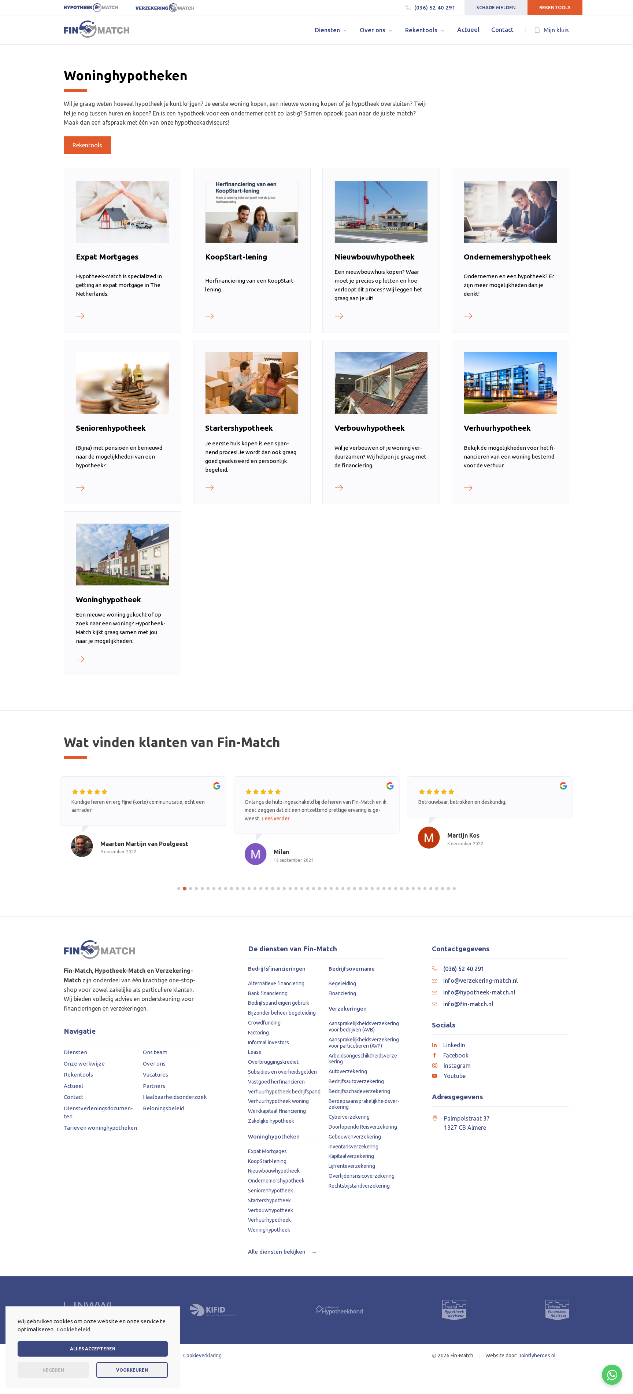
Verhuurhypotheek (269, 1220)
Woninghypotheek (269, 1230)
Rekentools (555, 7)
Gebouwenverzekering (355, 1137)
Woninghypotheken (274, 1137)
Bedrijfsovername (352, 969)
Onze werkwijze (84, 1063)
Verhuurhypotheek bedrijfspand (284, 1092)
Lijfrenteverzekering (352, 1166)
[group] (143, 823)
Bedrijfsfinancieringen (277, 969)
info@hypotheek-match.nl (479, 992)
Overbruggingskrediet (273, 1062)
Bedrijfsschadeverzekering (359, 1091)
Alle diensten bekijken (282, 1251)
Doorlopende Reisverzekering (363, 1127)
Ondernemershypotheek (276, 1181)
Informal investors (268, 1042)
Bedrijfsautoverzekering (356, 1081)
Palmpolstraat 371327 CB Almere (467, 1123)
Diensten (75, 1052)
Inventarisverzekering (353, 1147)
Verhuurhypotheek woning (278, 1101)
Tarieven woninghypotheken (100, 1128)
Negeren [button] (53, 1370)
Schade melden (496, 7)
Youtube (455, 1076)
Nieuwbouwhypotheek (274, 1171)
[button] (331, 29)
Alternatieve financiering (276, 983)
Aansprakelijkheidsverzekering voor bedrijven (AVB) (364, 1026)
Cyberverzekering (349, 1117)
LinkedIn (454, 1045)
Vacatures (155, 1074)
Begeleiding (342, 983)
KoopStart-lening (267, 1161)
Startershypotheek (269, 1200)
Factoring (258, 1033)
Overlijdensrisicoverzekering (362, 1176)
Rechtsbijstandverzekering (359, 1186)
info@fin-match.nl (468, 1004)
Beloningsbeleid (163, 1108)
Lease (255, 1052)
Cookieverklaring (202, 1355)
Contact (74, 1097)
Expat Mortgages (267, 1151)
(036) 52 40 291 (434, 7)
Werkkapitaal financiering (277, 1111)
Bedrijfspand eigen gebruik (278, 1003)
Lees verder (276, 818)
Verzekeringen (348, 1009)
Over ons (154, 1063)
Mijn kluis (556, 30)
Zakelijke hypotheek (271, 1121)
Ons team (155, 1052)
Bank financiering (268, 993)
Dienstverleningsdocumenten (98, 1112)
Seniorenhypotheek (270, 1190)
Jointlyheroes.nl (537, 1355)
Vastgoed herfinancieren (276, 1082)
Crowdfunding (264, 1023)
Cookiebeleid (73, 1329)
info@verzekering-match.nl (480, 980)
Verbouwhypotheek (270, 1210)
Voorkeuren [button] (132, 1370)
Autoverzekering (348, 1071)
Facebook (456, 1055)
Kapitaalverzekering (351, 1156)
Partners (154, 1086)
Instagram (457, 1066)
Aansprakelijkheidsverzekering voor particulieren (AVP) (364, 1043)
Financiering (342, 993)
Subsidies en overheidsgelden (282, 1072)
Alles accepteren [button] (92, 1348)
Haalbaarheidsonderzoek (175, 1097)
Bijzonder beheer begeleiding (282, 1013)
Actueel (73, 1086)
